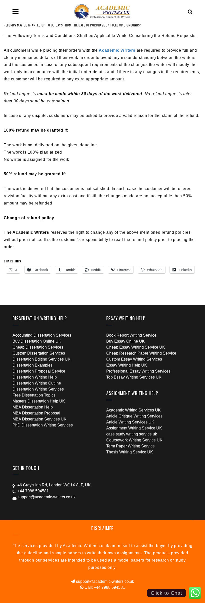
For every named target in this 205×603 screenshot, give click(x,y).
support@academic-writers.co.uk (104, 581)
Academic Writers (117, 50)
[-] (102, 11)
